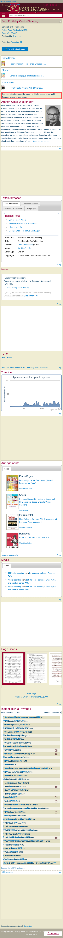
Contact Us (24, 931)
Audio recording (17, 573)
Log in (46, 9)
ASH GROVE (7, 357)
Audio (6, 565)
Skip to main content (8, 1)
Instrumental (7, 82)
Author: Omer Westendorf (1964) (15, 30)
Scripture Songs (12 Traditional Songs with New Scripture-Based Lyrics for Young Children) (37, 502)
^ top (59, 148)
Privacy (16, 931)
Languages (31, 208)
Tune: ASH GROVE (9, 33)
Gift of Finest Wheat (17, 220)
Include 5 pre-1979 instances (12, 868)
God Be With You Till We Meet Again (24, 231)
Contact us (28, 926)
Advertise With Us (35, 931)
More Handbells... (25, 543)
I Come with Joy (16, 227)
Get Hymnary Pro (31, 296)
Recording (15, 42)
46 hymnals (16, 36)
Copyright (9, 931)
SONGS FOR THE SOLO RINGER (34, 538)
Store (6, 469)
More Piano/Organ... (26, 488)
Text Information (11, 204)
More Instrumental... (26, 527)
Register (56, 9)
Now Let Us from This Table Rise (23, 223)
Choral (4, 70)
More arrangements (10, 555)
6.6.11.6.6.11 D (24, 248)
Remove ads (7, 5)
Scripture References (13, 208)
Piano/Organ (8, 58)
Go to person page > (41, 141)
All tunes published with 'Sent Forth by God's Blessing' (25, 367)
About (3, 931)
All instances (7, 872)
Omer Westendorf (25, 245)
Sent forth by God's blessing (18, 288)
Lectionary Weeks (30, 204)
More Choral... (24, 510)
